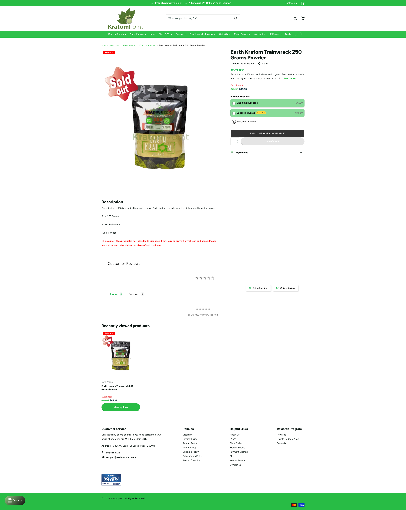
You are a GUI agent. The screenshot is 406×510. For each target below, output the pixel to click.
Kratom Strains (237, 447)
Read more (289, 78)
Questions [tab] (134, 294)
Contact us (235, 464)
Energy (179, 34)
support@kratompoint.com (121, 457)
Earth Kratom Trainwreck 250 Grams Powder (118, 388)
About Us (234, 434)
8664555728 (113, 452)
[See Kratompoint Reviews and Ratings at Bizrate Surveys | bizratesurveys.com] (111, 480)
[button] (267, 133)
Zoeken (236, 18)
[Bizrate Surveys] (117, 484)
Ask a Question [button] (260, 288)
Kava (152, 34)
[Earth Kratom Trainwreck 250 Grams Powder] (121, 354)
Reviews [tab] (113, 294)
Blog (232, 456)
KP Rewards (275, 34)
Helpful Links (239, 429)
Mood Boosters (242, 34)
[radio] (234, 103)
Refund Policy (190, 443)
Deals (288, 34)
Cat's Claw (224, 34)
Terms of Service (191, 460)
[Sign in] (295, 18)
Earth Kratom (247, 63)
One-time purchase (247, 102)
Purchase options (240, 96)
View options (121, 407)
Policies (188, 429)
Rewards (281, 434)
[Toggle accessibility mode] (302, 3)
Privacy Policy (190, 439)
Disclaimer (188, 434)
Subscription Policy (193, 456)
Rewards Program (289, 429)
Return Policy (189, 447)
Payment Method (239, 451)
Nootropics (259, 34)
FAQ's (233, 439)
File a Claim (236, 443)
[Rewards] (15, 500)
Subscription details (246, 121)
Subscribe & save (251, 112)
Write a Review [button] (287, 288)
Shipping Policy (191, 451)
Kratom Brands (116, 34)
